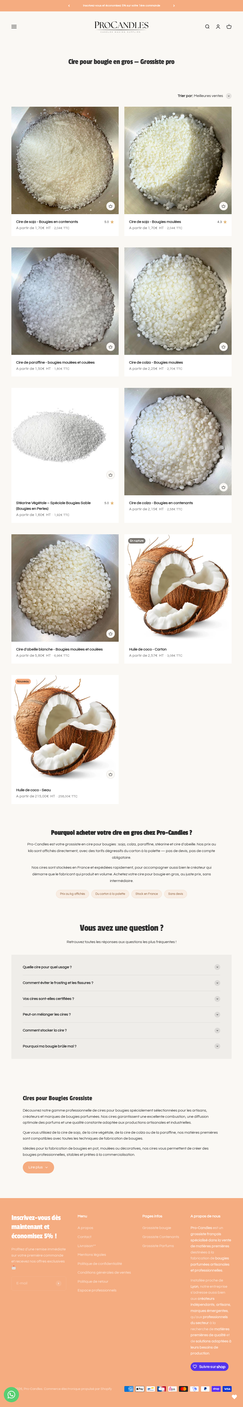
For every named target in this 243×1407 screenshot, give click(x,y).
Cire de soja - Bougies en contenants (47, 222)
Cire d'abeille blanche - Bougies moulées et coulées (59, 649)
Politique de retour (93, 1281)
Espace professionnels (97, 1290)
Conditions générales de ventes (104, 1272)
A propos (85, 1228)
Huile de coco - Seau (33, 790)
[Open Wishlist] (234, 1397)
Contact (84, 1237)
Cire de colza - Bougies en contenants (161, 503)
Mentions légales (92, 1255)
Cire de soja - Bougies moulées (155, 222)
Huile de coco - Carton (148, 649)
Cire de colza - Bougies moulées (156, 362)
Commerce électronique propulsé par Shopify (78, 1389)
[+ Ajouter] (110, 206)
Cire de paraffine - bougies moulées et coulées (55, 362)
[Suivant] (174, 5)
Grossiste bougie (156, 1228)
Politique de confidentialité (100, 1264)
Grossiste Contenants (160, 1237)
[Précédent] (69, 5)
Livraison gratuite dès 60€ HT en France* (121, 5)
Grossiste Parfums (158, 1246)
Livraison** (87, 1246)
